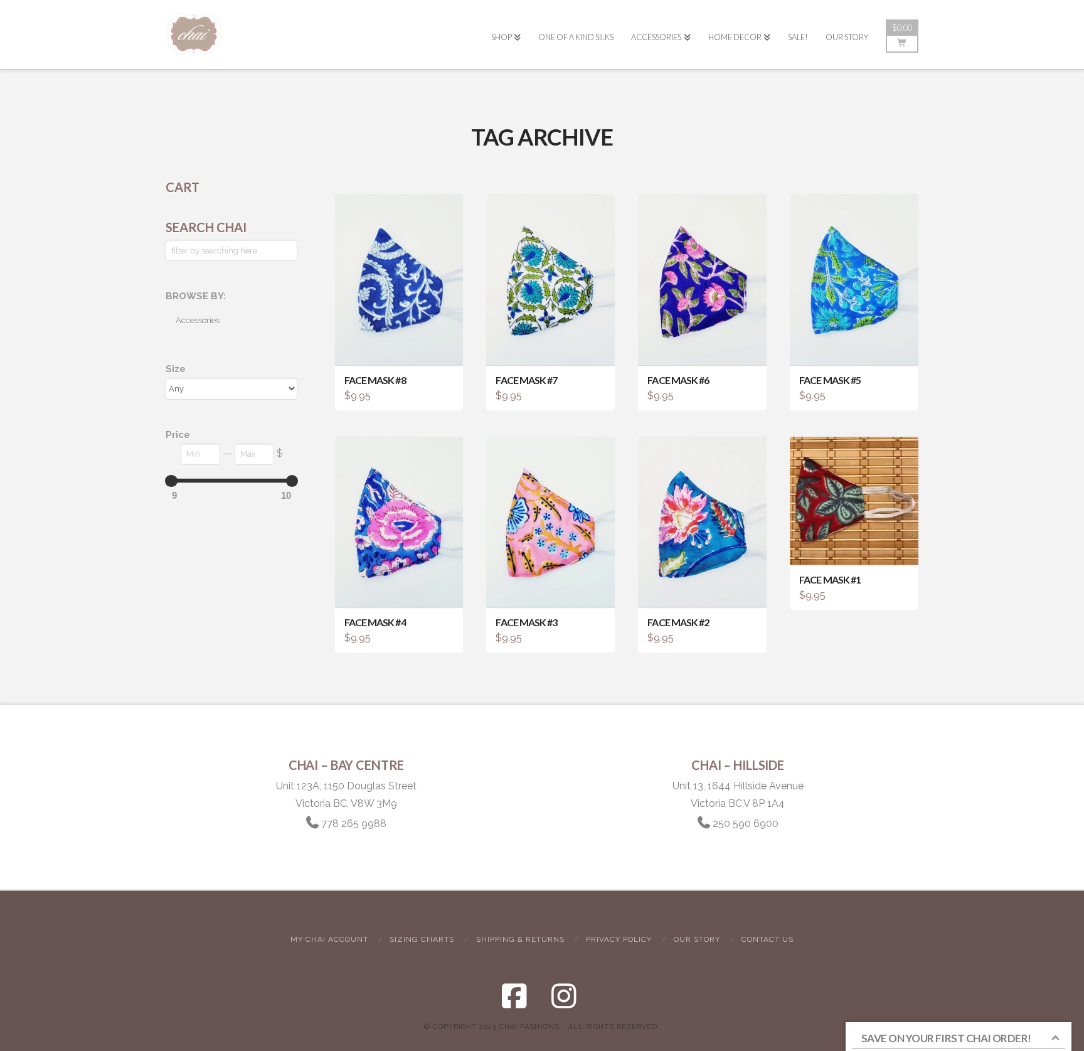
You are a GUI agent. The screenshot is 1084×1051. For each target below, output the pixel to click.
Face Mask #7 (526, 380)
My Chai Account (329, 939)
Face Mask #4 (375, 622)
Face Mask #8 (375, 380)
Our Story (697, 939)
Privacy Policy (619, 939)
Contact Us (767, 939)
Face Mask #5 (830, 380)
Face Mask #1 (830, 579)
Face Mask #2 (678, 622)
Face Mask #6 (678, 380)
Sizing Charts (422, 939)
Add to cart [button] (404, 344)
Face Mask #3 (526, 622)
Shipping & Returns (520, 939)
